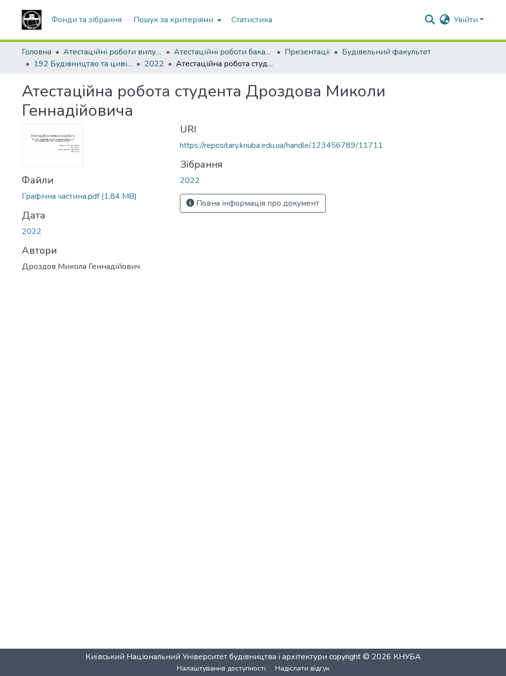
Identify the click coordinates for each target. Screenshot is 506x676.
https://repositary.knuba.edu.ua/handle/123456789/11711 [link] (281, 145)
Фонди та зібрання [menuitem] (86, 19)
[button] (32, 20)
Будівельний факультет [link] (386, 51)
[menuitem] (176, 20)
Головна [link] (36, 51)
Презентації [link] (307, 51)
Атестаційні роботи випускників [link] (112, 51)
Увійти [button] (467, 19)
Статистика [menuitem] (251, 19)
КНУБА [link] (407, 656)
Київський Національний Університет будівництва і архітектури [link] (206, 656)
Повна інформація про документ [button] (256, 203)
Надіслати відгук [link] (302, 668)
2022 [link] (154, 63)
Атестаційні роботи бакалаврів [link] (223, 51)
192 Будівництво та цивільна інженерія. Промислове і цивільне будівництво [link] (83, 63)
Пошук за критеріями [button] (173, 19)
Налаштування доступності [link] (221, 668)
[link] (95, 196)
